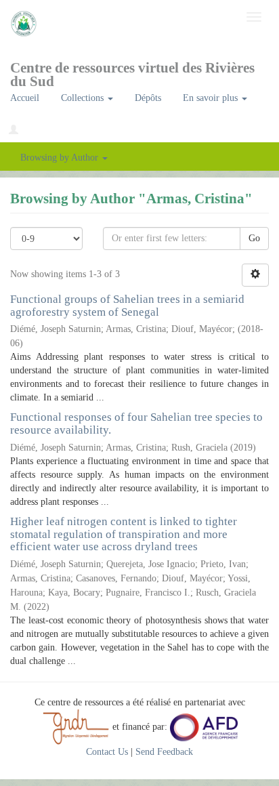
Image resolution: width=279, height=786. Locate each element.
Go (254, 238)
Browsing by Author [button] (60, 157)
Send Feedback (164, 752)
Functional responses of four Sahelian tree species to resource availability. (136, 423)
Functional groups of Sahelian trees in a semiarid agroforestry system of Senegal (127, 305)
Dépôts (148, 98)
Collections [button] (83, 98)
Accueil (24, 98)
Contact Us (107, 752)
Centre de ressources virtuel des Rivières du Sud (132, 72)
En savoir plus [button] (211, 98)
